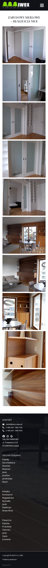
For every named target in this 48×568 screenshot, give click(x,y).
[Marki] (5, 482)
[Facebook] (3, 436)
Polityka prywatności (9, 559)
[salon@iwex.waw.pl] (12, 424)
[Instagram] (7, 436)
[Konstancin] (7, 495)
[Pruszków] (6, 527)
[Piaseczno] (6, 520)
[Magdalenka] (8, 498)
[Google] (11, 436)
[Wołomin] (6, 469)
